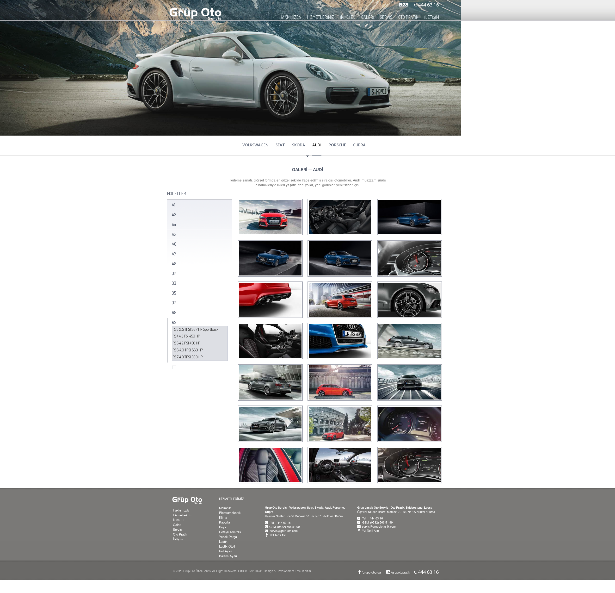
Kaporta (224, 522)
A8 (174, 263)
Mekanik (225, 508)
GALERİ (367, 17)
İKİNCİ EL (347, 17)
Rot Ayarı (225, 551)
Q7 (174, 302)
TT (174, 367)
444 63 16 (428, 4)
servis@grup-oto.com (284, 531)
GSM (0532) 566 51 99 (284, 526)
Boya (222, 527)
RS (174, 322)
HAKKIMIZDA (290, 17)
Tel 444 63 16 (280, 522)
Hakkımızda (181, 510)
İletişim (178, 539)
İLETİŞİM (431, 17)
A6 (174, 244)
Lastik (223, 541)
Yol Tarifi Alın (278, 535)
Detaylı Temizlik (230, 532)
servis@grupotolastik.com (379, 526)
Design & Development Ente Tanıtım (287, 571)
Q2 (174, 273)
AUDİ (316, 145)
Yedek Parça (228, 536)
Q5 (174, 293)
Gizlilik (242, 571)
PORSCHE (337, 145)
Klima (223, 517)
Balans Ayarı (228, 556)
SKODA (298, 145)
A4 (174, 224)
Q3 (174, 283)
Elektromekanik (230, 512)
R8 (174, 312)
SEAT (280, 145)
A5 (174, 234)
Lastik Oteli (227, 546)
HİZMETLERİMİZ (231, 499)
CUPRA (359, 145)
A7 (174, 253)
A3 (174, 214)
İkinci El (178, 520)
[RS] (270, 217)
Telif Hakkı (255, 571)
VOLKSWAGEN (255, 145)
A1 (173, 204)
